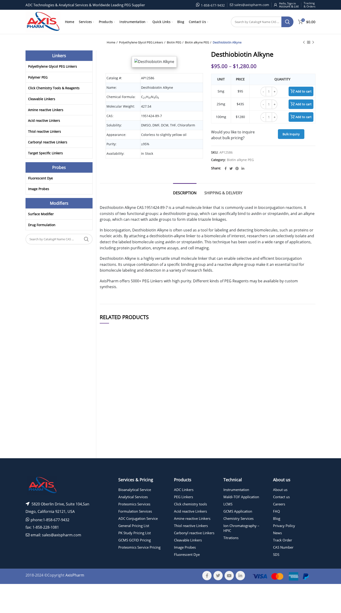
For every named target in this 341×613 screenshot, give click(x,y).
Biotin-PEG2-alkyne (145, 426)
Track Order (282, 540)
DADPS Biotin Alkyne (145, 461)
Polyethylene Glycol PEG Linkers (141, 42)
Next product (313, 42)
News (277, 533)
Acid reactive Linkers (44, 120)
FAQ (276, 511)
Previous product (304, 42)
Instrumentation (236, 489)
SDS (276, 554)
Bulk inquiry (291, 134)
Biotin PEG (174, 42)
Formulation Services (135, 511)
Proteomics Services (134, 504)
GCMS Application (237, 511)
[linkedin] (243, 168)
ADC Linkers (183, 489)
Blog (276, 518)
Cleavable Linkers (41, 99)
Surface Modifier (41, 214)
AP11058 (109, 444)
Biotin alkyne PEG (197, 42)
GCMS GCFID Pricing (134, 540)
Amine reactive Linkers (45, 110)
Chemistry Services (238, 518)
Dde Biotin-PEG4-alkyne (145, 444)
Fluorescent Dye (40, 178)
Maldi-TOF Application (241, 496)
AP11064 (109, 461)
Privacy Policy (284, 525)
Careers (279, 504)
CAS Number (283, 547)
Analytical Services (133, 496)
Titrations (230, 537)
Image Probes (38, 189)
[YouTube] (229, 575)
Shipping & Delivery (223, 192)
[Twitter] (231, 168)
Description (184, 192)
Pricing (302, 377)
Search (287, 21)
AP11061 (109, 412)
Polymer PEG (38, 77)
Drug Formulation (41, 225)
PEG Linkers (183, 496)
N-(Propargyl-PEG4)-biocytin (144, 377)
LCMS (227, 504)
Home (111, 42)
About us (280, 489)
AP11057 (109, 394)
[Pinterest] (237, 168)
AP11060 (109, 377)
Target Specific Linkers (45, 153)
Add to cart (304, 91)
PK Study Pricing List (134, 533)
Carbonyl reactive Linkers (47, 142)
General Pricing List (133, 525)
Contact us (281, 496)
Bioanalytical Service (134, 489)
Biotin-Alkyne (145, 394)
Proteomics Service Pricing (139, 547)
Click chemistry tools (190, 504)
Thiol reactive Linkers (44, 131)
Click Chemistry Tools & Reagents (54, 88)
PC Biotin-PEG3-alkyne (145, 412)
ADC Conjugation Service (138, 518)
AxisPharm (74, 575)
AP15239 (109, 426)
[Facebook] (225, 168)
